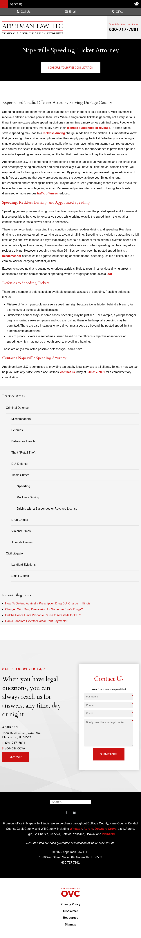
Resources (70, 917)
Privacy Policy (70, 904)
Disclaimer (70, 911)
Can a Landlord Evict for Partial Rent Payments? (36, 621)
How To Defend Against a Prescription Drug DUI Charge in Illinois (47, 603)
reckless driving (54, 133)
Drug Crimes (19, 519)
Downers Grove (105, 828)
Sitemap (70, 924)
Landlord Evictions (23, 564)
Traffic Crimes (20, 475)
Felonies (17, 430)
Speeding (23, 486)
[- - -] (4, 4)
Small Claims (20, 575)
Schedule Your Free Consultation (70, 67)
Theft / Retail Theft (23, 452)
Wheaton (76, 828)
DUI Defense (19, 463)
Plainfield (108, 834)
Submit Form (108, 754)
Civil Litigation (15, 553)
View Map (16, 756)
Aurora (88, 828)
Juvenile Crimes (21, 542)
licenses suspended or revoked (88, 127)
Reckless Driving (28, 497)
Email (72, 11)
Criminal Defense (17, 407)
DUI (109, 273)
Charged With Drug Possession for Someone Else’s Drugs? (44, 609)
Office (119, 11)
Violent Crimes (21, 531)
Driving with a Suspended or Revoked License (47, 508)
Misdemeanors (21, 418)
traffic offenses (47, 193)
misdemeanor (11, 255)
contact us (67, 372)
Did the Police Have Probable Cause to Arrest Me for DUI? (43, 615)
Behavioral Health (23, 441)
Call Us (25, 11)
